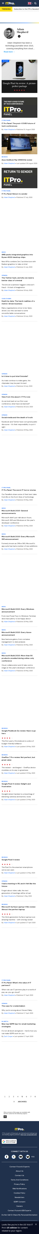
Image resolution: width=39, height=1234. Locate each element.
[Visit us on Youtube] (21, 1157)
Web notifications (19, 1188)
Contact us (19, 1175)
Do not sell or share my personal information (19, 1215)
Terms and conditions (19, 1180)
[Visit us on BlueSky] (27, 1157)
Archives (22, 1101)
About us (19, 1171)
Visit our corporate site (28, 1135)
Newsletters (19, 1197)
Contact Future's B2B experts (19, 1210)
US (5, 1116)
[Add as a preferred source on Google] (9, 1141)
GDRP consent (19, 1202)
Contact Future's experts (20, 1166)
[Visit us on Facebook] (6, 1157)
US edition (12, 1227)
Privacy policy (19, 1184)
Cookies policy (19, 1193)
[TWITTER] (19, 36)
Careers (19, 1206)
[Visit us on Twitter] (13, 1157)
